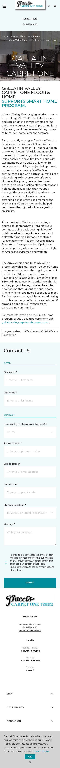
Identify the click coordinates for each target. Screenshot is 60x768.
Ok (30, 756)
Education (14, 721)
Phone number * (13, 443)
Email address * (12, 464)
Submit (30, 582)
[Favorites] (49, 6)
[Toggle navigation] (4, 6)
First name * (10, 372)
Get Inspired (15, 707)
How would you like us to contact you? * (25, 424)
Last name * (10, 393)
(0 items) (55, 6)
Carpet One (8, 36)
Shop (10, 693)
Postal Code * (11, 484)
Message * (9, 524)
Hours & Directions (30, 630)
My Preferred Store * (15, 505)
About (23, 36)
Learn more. (41, 751)
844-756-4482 (30, 24)
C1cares (35, 36)
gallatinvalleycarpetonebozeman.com (25, 322)
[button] (30, 432)
